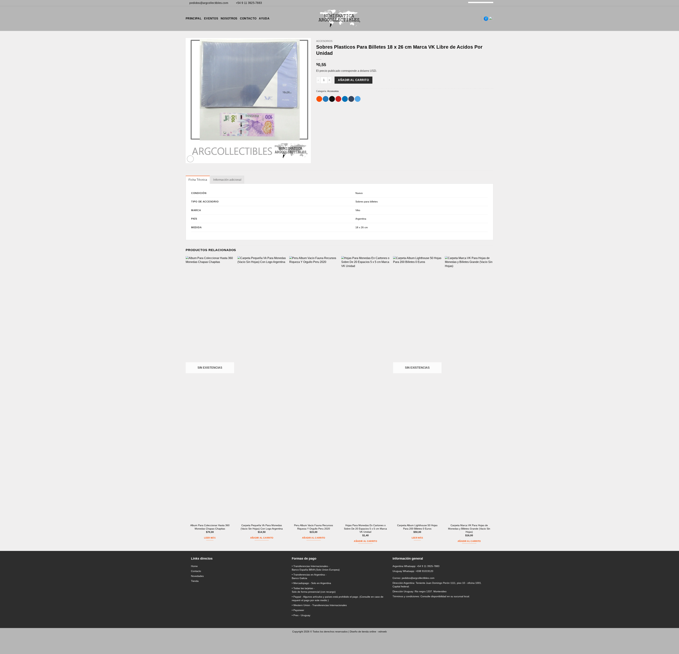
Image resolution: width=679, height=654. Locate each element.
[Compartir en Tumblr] (351, 99)
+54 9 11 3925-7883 (428, 566)
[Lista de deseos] (477, 18)
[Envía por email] (332, 99)
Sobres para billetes (366, 201)
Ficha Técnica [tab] (197, 179)
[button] (471, 18)
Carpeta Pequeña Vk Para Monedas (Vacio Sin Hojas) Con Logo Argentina (262, 527)
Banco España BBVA (303, 569)
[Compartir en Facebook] (319, 99)
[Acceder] (465, 18)
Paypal (297, 596)
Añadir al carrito (353, 80)
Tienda (195, 581)
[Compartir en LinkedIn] (345, 99)
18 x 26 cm (361, 227)
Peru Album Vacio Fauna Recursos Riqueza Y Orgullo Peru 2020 (313, 527)
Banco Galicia (299, 578)
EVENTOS (211, 18)
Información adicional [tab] (227, 179)
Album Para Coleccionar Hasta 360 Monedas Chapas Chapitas (210, 527)
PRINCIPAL (194, 18)
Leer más (210, 538)
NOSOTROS (229, 18)
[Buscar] (459, 18)
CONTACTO (248, 18)
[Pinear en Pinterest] (338, 99)
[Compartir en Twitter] (326, 99)
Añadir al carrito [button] (261, 538)
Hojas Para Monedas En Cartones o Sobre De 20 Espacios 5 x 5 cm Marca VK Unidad (365, 528)
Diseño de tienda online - (368, 631)
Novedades (197, 576)
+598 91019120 (424, 571)
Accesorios (324, 41)
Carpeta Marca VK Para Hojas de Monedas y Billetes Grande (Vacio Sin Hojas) (469, 528)
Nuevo (359, 193)
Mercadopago (301, 583)
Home (194, 566)
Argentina (360, 218)
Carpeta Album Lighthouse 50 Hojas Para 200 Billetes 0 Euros (417, 527)
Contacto (196, 571)
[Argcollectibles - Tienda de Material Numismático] (339, 18)
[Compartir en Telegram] (358, 99)
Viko (357, 210)
